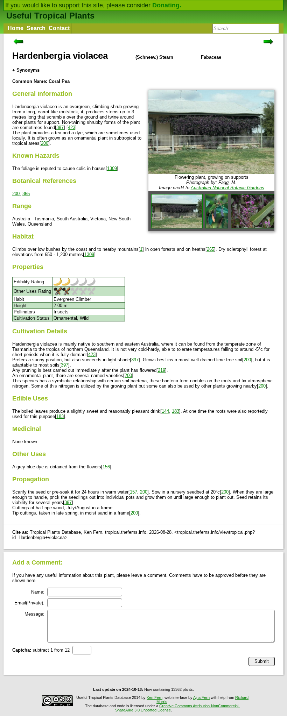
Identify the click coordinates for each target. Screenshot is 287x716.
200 (44, 143)
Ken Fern (154, 697)
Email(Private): (29, 602)
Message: (34, 614)
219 (161, 370)
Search (36, 28)
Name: (37, 592)
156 (106, 466)
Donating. (166, 5)
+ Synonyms (26, 70)
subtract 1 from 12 (41, 650)
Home (15, 28)
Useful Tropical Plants (50, 15)
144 (165, 411)
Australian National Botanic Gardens (227, 187)
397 (60, 127)
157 (133, 492)
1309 (112, 168)
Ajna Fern (201, 697)
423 (71, 127)
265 (210, 249)
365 (26, 193)
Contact (59, 28)
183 (175, 411)
